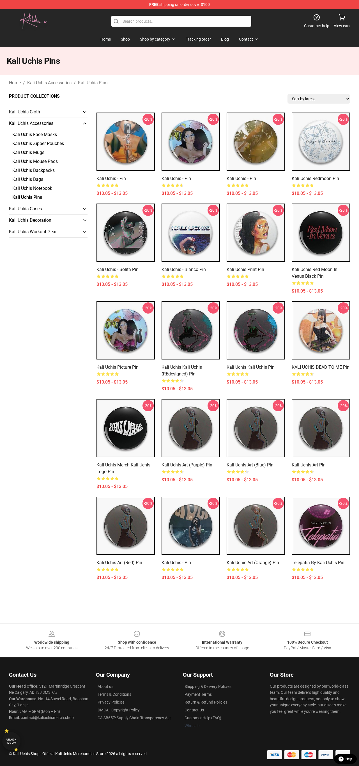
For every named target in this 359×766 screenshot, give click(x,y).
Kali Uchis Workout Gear (33, 231)
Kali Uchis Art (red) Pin (119, 562)
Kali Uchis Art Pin (309, 465)
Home (15, 82)
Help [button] (349, 759)
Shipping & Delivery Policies (208, 686)
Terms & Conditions (114, 694)
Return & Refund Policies (206, 702)
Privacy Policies (111, 702)
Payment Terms (198, 694)
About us (105, 686)
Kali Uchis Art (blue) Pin (250, 465)
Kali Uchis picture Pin (117, 367)
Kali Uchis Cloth (24, 112)
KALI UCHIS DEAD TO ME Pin (320, 367)
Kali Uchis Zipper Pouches (38, 143)
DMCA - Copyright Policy (119, 710)
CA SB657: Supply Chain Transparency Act (134, 718)
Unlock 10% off (11, 741)
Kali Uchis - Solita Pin (117, 269)
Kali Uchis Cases (25, 208)
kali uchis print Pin (245, 269)
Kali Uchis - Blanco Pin (184, 269)
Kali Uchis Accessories (49, 82)
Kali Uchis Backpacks (33, 170)
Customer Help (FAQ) (203, 718)
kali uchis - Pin (111, 178)
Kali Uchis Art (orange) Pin (253, 562)
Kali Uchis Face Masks (34, 134)
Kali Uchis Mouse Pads (35, 161)
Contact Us (194, 710)
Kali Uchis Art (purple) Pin (187, 465)
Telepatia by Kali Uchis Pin (318, 562)
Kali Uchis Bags (27, 179)
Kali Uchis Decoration (30, 220)
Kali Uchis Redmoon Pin (315, 178)
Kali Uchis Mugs (28, 152)
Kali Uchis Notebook (32, 188)
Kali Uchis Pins (92, 82)
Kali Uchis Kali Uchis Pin (251, 367)
